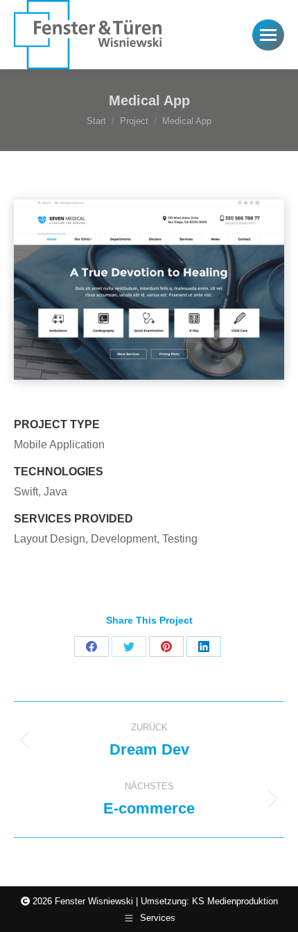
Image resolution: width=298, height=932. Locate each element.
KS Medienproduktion (235, 901)
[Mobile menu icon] (268, 35)
